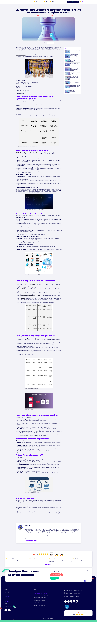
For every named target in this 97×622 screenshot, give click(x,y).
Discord (35, 589)
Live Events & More (7, 606)
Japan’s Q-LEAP (22, 292)
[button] (32, 2)
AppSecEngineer (54, 511)
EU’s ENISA (24, 288)
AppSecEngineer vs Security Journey (41, 597)
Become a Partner (7, 598)
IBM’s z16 (23, 298)
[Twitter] (71, 601)
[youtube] (65, 601)
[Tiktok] (77, 601)
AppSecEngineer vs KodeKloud (40, 602)
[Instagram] (74, 601)
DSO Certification (7, 592)
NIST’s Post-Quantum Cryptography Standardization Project (27, 152)
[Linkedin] (25, 538)
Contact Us (36, 591)
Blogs (5, 603)
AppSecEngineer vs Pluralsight (40, 600)
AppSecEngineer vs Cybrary (39, 605)
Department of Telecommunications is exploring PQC (31, 295)
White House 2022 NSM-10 (30, 284)
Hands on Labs (7, 591)
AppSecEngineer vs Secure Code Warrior (42, 595)
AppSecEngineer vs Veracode (39, 603)
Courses (6, 589)
